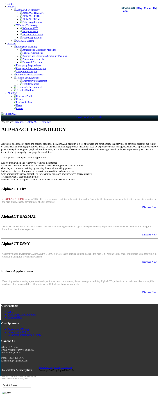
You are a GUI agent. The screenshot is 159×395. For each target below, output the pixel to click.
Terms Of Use (45, 367)
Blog (139, 8)
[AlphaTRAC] (9, 113)
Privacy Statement (63, 367)
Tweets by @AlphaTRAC (89, 117)
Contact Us (150, 8)
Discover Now (149, 207)
